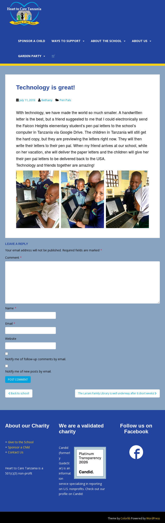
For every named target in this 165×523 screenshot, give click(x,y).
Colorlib (125, 518)
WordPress (153, 518)
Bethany (46, 100)
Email (10, 323)
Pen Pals (65, 100)
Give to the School (21, 442)
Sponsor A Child (31, 41)
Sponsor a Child (19, 447)
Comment (13, 257)
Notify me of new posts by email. (28, 371)
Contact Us (15, 452)
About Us (139, 41)
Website (10, 339)
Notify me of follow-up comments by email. (35, 359)
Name (10, 308)
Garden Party (29, 56)
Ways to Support (66, 41)
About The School (106, 41)
